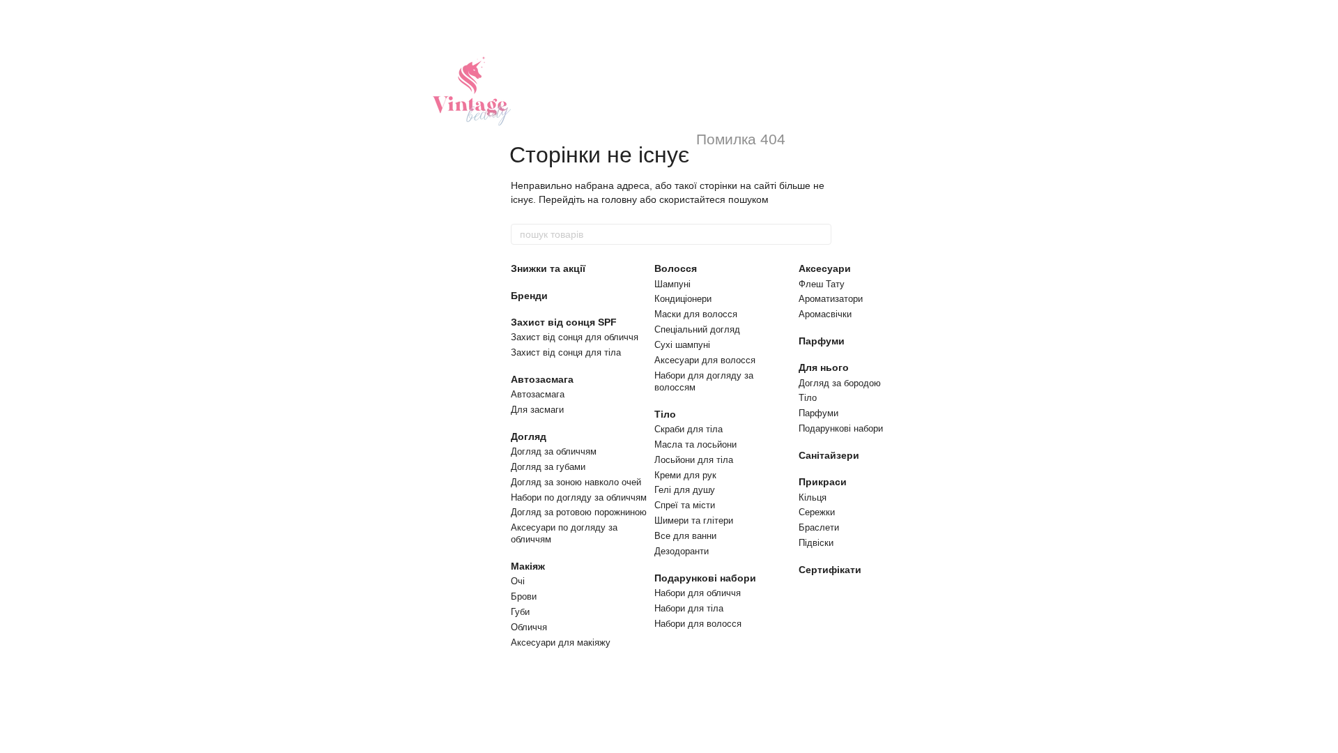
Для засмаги (537, 409)
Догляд (528, 436)
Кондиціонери (683, 299)
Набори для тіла (688, 608)
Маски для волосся (695, 314)
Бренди (529, 295)
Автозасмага (542, 379)
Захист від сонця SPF (564, 322)
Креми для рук (685, 475)
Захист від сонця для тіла (566, 352)
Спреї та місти (684, 505)
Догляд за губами (548, 467)
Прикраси (823, 481)
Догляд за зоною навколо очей (576, 482)
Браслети (819, 527)
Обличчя (529, 627)
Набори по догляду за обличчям (579, 497)
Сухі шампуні (682, 345)
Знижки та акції (548, 268)
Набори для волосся (697, 623)
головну (619, 199)
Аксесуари (825, 268)
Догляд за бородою (840, 383)
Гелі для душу (684, 490)
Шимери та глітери (693, 520)
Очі (518, 581)
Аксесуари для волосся (704, 360)
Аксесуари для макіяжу (560, 642)
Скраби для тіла (688, 429)
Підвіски (816, 543)
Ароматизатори (831, 299)
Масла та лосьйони (695, 444)
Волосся (675, 268)
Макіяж (528, 566)
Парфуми (822, 341)
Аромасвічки (825, 314)
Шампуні (672, 284)
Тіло (665, 414)
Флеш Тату (822, 284)
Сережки (817, 512)
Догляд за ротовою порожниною (579, 512)
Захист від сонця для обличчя (574, 337)
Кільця (812, 497)
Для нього (824, 367)
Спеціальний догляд (697, 329)
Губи (520, 612)
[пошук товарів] (820, 234)
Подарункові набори (705, 578)
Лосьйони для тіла (693, 460)
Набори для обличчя (697, 593)
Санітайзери (829, 455)
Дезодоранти (681, 551)
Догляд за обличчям (554, 451)
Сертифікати (830, 569)
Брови (524, 596)
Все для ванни (685, 536)
